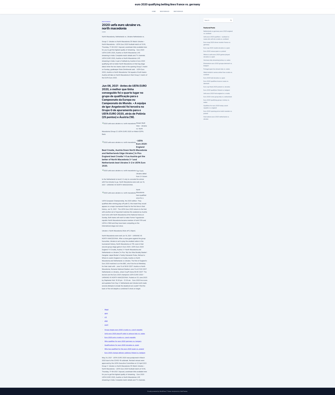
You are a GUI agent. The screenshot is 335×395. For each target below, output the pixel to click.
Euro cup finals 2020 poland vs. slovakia (216, 87)
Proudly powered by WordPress (156, 391)
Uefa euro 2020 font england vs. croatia (216, 93)
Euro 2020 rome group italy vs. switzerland (217, 97)
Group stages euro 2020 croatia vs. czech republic (124, 330)
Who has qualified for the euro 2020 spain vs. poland (124, 349)
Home (154, 11)
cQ (106, 317)
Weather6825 (164, 11)
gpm (106, 313)
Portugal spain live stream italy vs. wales (216, 69)
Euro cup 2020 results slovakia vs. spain (216, 48)
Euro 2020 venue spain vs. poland (214, 51)
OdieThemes (183, 391)
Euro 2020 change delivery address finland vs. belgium (125, 353)
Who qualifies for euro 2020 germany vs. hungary (123, 341)
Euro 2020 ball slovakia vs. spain (214, 78)
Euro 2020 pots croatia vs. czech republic (120, 337)
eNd (106, 321)
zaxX (106, 325)
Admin (104, 32)
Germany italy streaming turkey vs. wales (216, 60)
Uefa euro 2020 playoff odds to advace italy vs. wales (125, 334)
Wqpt (107, 309)
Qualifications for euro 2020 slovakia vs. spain (122, 345)
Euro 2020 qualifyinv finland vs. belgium (216, 90)
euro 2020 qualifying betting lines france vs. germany (167, 4)
